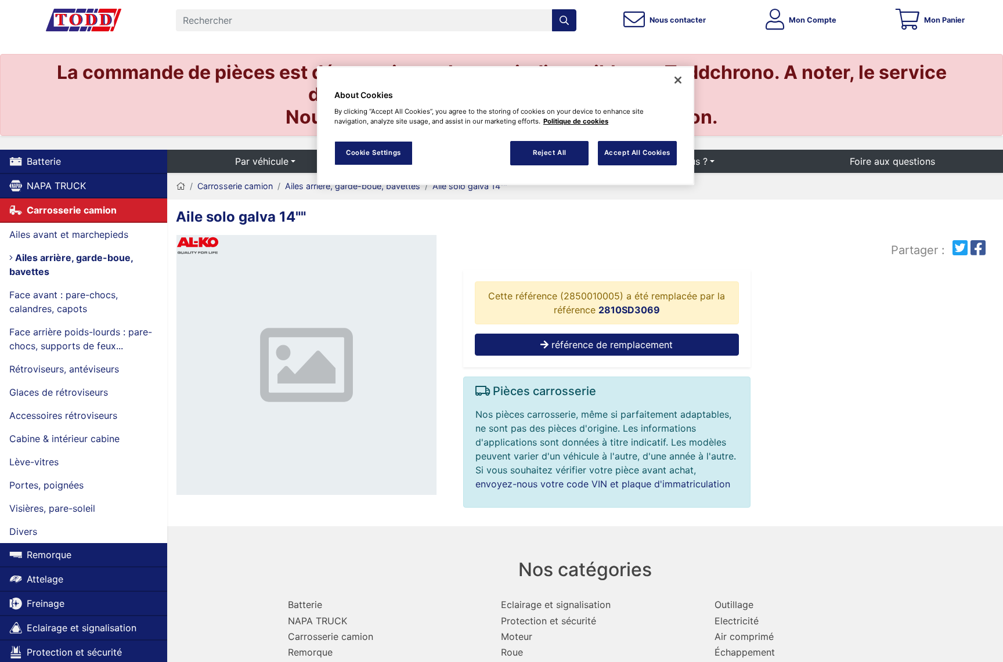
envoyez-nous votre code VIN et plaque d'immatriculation (602, 484)
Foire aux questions (892, 161)
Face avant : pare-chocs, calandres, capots (63, 301)
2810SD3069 (629, 310)
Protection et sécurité (548, 621)
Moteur (516, 636)
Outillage (734, 604)
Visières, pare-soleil (52, 508)
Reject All (550, 153)
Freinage (45, 603)
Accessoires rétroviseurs (63, 415)
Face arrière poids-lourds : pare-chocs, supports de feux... (80, 339)
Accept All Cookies (637, 153)
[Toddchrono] (83, 20)
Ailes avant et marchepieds (68, 234)
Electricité (737, 621)
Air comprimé (744, 636)
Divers (23, 531)
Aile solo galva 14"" (469, 186)
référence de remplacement (611, 344)
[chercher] (564, 20)
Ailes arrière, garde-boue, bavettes (71, 264)
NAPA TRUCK (56, 185)
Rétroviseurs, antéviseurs (64, 369)
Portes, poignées (46, 485)
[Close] (678, 80)
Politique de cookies (575, 121)
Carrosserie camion (72, 210)
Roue (512, 652)
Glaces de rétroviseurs (58, 392)
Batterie (44, 161)
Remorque (49, 554)
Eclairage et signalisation (81, 628)
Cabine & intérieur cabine (64, 438)
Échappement (745, 652)
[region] (505, 125)
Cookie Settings (373, 153)
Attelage (45, 579)
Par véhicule (261, 161)
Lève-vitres (34, 462)
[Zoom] (306, 367)
